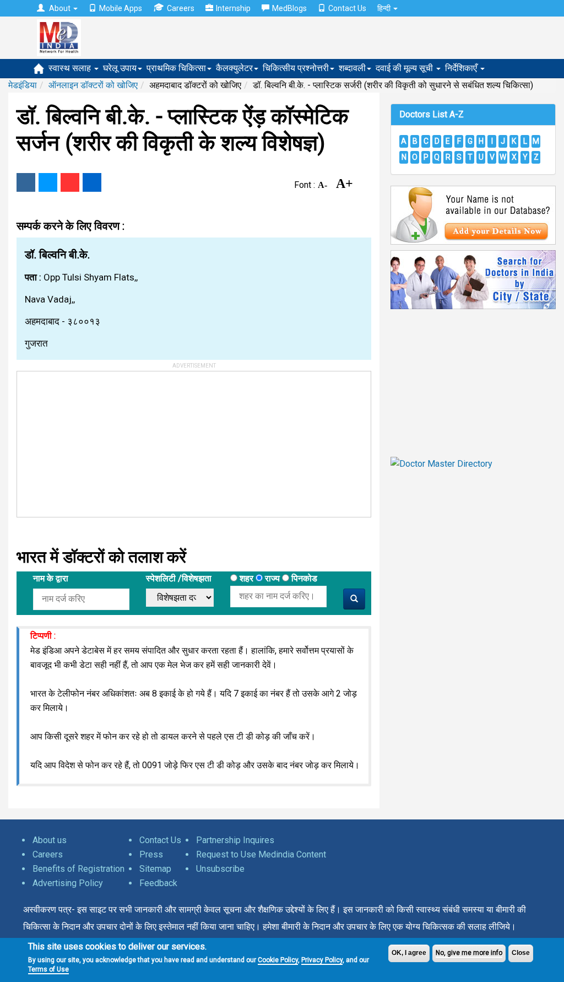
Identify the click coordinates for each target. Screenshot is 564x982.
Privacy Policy (322, 960)
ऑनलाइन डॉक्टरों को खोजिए (93, 85)
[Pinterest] (70, 182)
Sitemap (155, 869)
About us (49, 840)
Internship (233, 8)
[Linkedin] (92, 182)
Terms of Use (48, 969)
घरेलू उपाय (120, 68)
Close (521, 953)
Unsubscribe (220, 869)
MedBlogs (289, 8)
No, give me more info (469, 953)
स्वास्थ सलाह (70, 68)
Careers (180, 8)
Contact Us (347, 8)
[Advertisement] (99, 440)
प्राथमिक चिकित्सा (176, 68)
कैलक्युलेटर (234, 68)
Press (151, 854)
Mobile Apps (120, 8)
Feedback (158, 883)
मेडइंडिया (22, 85)
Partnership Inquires (235, 840)
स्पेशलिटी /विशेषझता (179, 578)
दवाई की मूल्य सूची (405, 68)
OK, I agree (409, 953)
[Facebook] (26, 182)
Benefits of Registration (78, 869)
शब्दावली (352, 68)
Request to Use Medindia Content (261, 854)
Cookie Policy (278, 960)
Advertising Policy (67, 883)
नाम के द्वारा (50, 578)
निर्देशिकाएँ (462, 68)
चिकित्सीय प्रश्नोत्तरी (296, 68)
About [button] (59, 8)
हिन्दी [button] (384, 8)
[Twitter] (48, 182)
